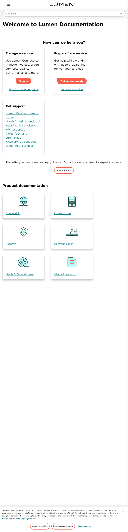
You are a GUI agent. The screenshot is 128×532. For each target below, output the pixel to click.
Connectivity (13, 213)
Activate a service (72, 89)
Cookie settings (84, 526)
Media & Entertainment (20, 274)
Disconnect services (20, 145)
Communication (64, 243)
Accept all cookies (39, 526)
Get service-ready (72, 81)
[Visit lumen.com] (62, 4)
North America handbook (23, 121)
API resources (15, 129)
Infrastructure (62, 213)
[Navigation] (8, 4)
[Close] (123, 511)
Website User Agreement (24, 519)
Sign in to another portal (24, 89)
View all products (65, 274)
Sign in (23, 81)
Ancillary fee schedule (21, 141)
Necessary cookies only (63, 526)
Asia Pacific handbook (21, 125)
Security (11, 243)
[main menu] (8, 4)
